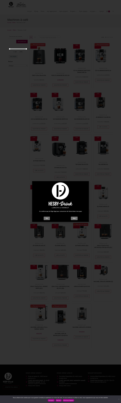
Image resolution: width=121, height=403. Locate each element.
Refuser (58, 400)
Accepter (51, 400)
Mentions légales (68, 400)
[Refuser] (119, 399)
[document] (60, 201)
